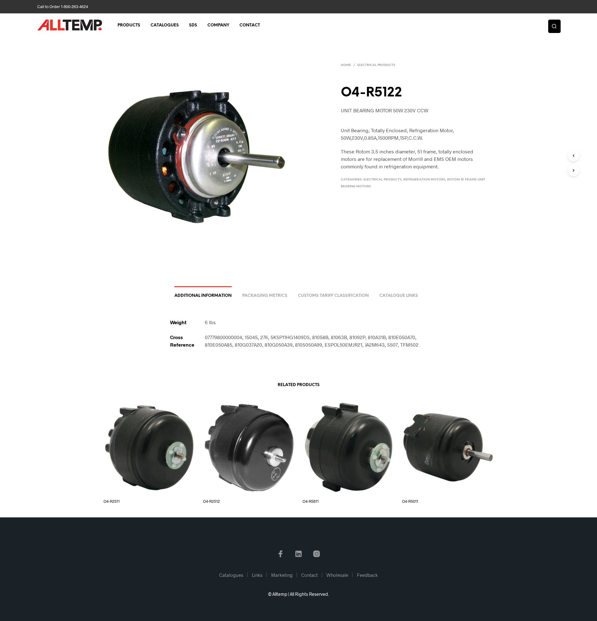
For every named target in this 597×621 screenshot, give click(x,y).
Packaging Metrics (264, 296)
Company (218, 25)
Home (346, 65)
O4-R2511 (112, 501)
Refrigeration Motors (424, 179)
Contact (249, 25)
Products (129, 25)
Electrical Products (376, 65)
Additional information (203, 296)
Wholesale (337, 575)
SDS (193, 25)
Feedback (367, 575)
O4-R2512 (211, 501)
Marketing (282, 575)
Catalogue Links (398, 296)
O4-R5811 (311, 501)
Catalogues (164, 25)
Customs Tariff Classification (333, 296)
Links (257, 575)
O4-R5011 (410, 501)
